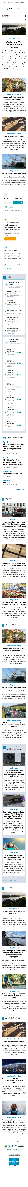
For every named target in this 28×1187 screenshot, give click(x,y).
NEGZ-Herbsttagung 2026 (12, 474)
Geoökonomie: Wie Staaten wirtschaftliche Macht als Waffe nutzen (14, 1081)
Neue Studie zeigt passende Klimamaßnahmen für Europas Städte (14, 996)
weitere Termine (20, 489)
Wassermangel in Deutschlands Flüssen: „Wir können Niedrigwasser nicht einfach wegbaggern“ (14, 954)
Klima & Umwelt (14, 39)
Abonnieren (17, 202)
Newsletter (22, 2)
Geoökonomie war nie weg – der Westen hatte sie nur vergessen (14, 1121)
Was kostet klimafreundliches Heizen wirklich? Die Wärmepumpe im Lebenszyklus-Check (14, 774)
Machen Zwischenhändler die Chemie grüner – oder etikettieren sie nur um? (14, 725)
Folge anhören (11, 239)
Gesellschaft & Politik (14, 133)
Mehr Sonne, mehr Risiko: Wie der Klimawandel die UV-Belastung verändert (14, 857)
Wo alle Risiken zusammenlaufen (14, 173)
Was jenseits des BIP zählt (14, 136)
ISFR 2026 (6, 483)
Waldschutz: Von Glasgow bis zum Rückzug (14, 44)
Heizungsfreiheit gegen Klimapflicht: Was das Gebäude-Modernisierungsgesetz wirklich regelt (14, 524)
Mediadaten (16, 2)
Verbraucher (14, 768)
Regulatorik (14, 171)
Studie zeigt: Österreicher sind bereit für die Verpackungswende (14, 564)
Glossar (10, 2)
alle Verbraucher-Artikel (10, 880)
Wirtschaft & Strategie (14, 94)
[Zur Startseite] (14, 9)
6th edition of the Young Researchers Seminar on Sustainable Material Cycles (13, 462)
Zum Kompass (8, 268)
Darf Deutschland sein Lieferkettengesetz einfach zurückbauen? (14, 603)
